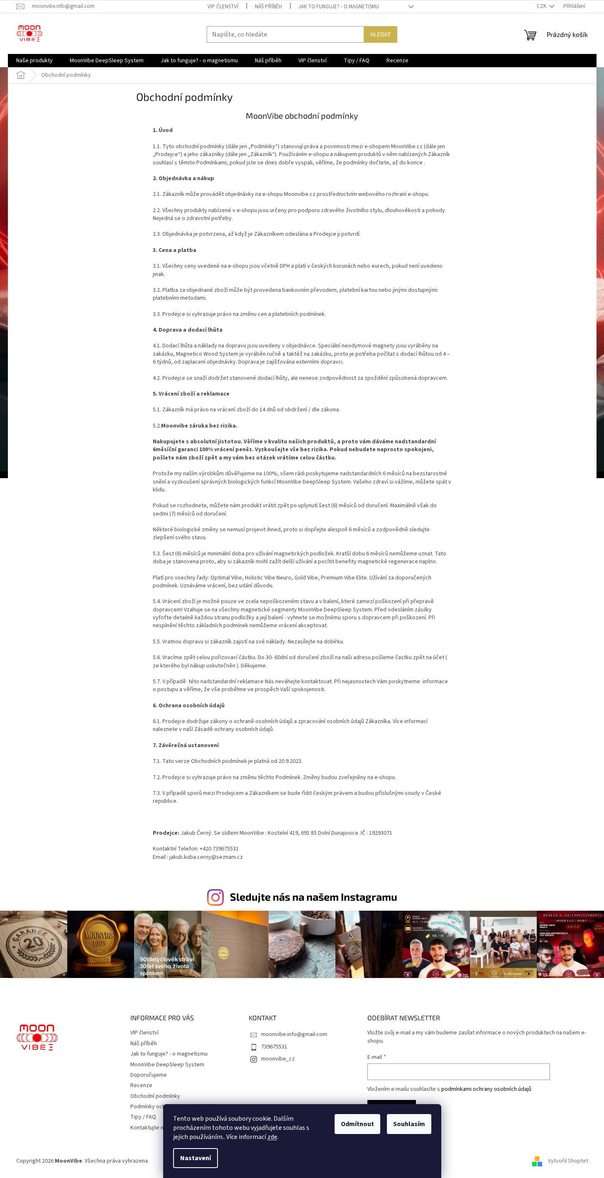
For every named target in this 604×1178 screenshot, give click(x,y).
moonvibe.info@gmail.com (294, 1034)
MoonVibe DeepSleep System (167, 1065)
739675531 (274, 1047)
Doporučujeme (148, 1075)
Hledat (380, 34)
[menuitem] (34, 60)
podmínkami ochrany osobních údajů (486, 1089)
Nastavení (195, 1158)
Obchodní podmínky (155, 1096)
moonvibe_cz (278, 1059)
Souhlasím (409, 1124)
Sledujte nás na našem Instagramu (313, 896)
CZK (542, 6)
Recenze (141, 1085)
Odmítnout (357, 1124)
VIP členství (223, 6)
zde (272, 1136)
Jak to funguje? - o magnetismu (338, 6)
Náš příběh (268, 6)
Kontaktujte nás (149, 1128)
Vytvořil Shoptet (568, 1161)
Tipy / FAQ (143, 1117)
